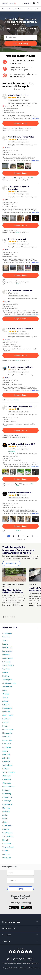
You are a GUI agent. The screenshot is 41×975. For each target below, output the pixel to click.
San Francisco (8, 665)
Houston (5, 829)
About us (6, 941)
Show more (35, 118)
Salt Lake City (7, 836)
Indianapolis (7, 708)
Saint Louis (6, 744)
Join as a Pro (27, 3)
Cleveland (6, 779)
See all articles (11, 563)
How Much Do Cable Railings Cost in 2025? (12, 591)
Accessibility (30, 959)
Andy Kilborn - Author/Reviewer (13, 584)
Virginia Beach (8, 847)
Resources (6, 935)
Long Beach (7, 648)
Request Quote (20, 123)
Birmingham (7, 633)
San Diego (6, 662)
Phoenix (5, 637)
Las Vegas (6, 747)
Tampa (5, 697)
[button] (5, 166)
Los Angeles (7, 651)
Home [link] (4, 9)
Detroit (5, 726)
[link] (20, 99)
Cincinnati (6, 776)
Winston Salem (8, 772)
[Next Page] (37, 536)
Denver (5, 672)
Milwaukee (6, 858)
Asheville (6, 758)
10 (32, 536)
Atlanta (5, 701)
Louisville (6, 712)
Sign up (20, 889)
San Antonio (7, 833)
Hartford (5, 676)
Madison (5, 854)
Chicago (5, 705)
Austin (4, 815)
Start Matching (20, 43)
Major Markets (10, 627)
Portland (5, 790)
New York (6, 754)
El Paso (5, 822)
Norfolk (5, 840)
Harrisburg (6, 794)
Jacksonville (7, 687)
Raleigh (5, 769)
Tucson (5, 640)
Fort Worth (6, 826)
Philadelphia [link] (17, 9)
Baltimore (6, 719)
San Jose (6, 669)
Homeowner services (11, 922)
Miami (4, 690)
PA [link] (10, 9)
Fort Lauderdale (9, 683)
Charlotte (6, 762)
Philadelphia (7, 797)
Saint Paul (6, 737)
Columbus (6, 783)
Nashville (6, 811)
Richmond (6, 844)
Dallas (4, 819)
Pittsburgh (6, 801)
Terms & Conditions (33, 963)
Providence (7, 804)
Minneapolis (7, 733)
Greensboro (7, 765)
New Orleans (7, 715)
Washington (7, 680)
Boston (5, 722)
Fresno (5, 644)
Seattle (5, 851)
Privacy (9, 959)
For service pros (9, 928)
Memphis (6, 808)
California (15, 959)
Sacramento (7, 658)
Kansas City (7, 740)
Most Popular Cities (9, 867)
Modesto (6, 655)
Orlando (5, 694)
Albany (5, 751)
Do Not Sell (22, 959)
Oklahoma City (8, 787)
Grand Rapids (7, 730)
